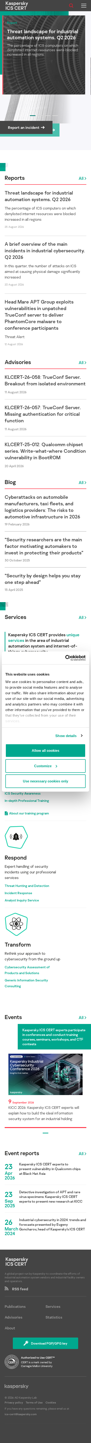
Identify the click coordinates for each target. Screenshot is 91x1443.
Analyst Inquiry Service (22, 900)
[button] (32, 115)
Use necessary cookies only (45, 781)
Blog (10, 481)
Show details (66, 736)
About (10, 1328)
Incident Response (18, 893)
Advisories (18, 361)
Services (15, 616)
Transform (18, 944)
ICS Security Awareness (23, 793)
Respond (16, 857)
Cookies (51, 1402)
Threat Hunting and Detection (27, 886)
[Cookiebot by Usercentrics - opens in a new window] (65, 658)
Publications (15, 1306)
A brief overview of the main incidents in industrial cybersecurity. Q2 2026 (45, 250)
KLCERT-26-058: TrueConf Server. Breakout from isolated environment (45, 380)
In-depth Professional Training (27, 801)
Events (13, 1016)
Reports (15, 177)
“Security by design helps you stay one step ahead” (42, 578)
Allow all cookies (45, 750)
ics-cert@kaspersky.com (21, 1414)
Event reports (22, 1153)
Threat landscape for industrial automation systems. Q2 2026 (39, 196)
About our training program (29, 813)
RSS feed (18, 1289)
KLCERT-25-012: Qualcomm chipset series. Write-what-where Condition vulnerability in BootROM (45, 450)
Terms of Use (34, 1402)
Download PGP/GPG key (49, 1343)
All (81, 178)
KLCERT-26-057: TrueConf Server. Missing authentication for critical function (43, 413)
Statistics (54, 1317)
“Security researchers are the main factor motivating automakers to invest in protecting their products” (44, 546)
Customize (43, 766)
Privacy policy (14, 1402)
